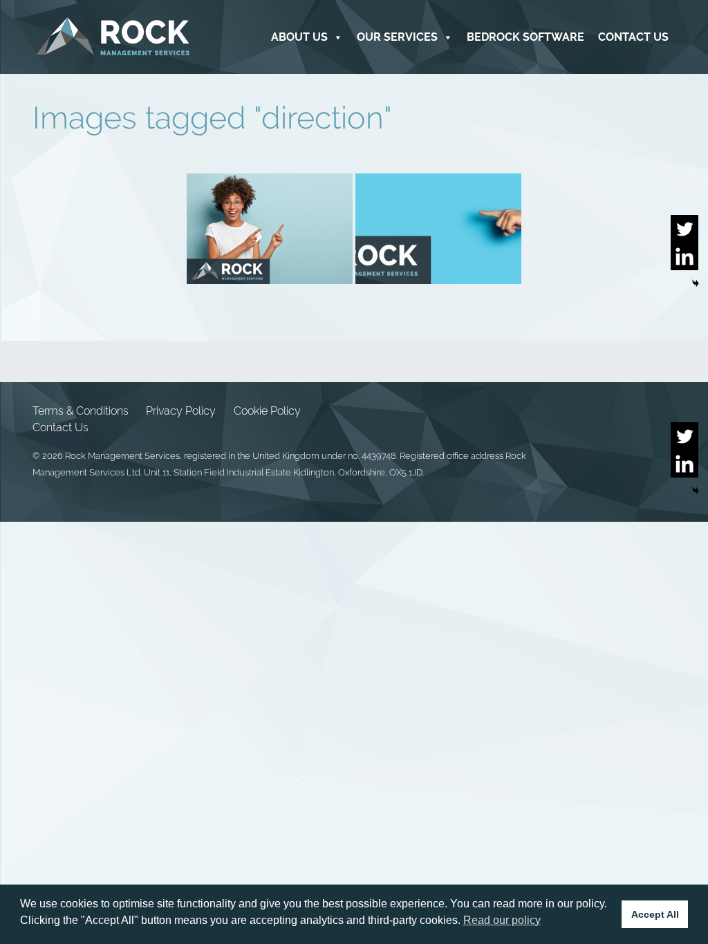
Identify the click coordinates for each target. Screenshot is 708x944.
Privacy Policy (181, 410)
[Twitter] (684, 229)
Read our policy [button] (502, 920)
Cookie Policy (267, 410)
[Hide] (695, 283)
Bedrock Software (525, 37)
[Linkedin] (684, 256)
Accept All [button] (655, 914)
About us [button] (299, 37)
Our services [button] (397, 37)
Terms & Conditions (80, 410)
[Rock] (113, 37)
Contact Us (633, 37)
